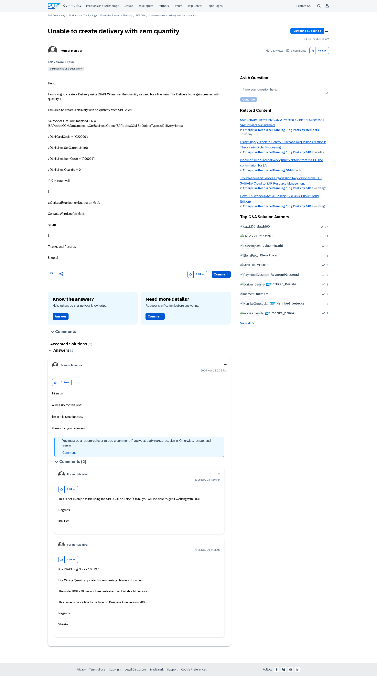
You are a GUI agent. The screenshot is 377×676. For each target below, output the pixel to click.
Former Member (71, 50)
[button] (313, 50)
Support (172, 669)
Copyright (115, 669)
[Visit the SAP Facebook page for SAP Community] (276, 669)
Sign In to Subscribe (307, 30)
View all (245, 323)
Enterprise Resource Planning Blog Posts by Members (281, 130)
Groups (128, 5)
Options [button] (326, 31)
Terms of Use (97, 669)
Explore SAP (304, 5)
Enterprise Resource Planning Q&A (267, 170)
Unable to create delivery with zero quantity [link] (173, 15)
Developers (145, 5)
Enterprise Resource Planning (116, 15)
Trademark (157, 669)
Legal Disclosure (135, 669)
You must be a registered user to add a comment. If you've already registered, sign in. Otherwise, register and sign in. (136, 443)
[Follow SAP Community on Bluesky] (283, 669)
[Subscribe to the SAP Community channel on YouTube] (290, 669)
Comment (221, 274)
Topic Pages (215, 5)
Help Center (194, 5)
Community (72, 5)
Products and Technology (102, 5)
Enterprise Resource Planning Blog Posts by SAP (277, 152)
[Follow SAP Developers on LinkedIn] (297, 669)
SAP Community (56, 15)
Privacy (81, 669)
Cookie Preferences (194, 669)
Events (178, 5)
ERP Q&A (140, 15)
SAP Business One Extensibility (65, 68)
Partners (163, 5)
